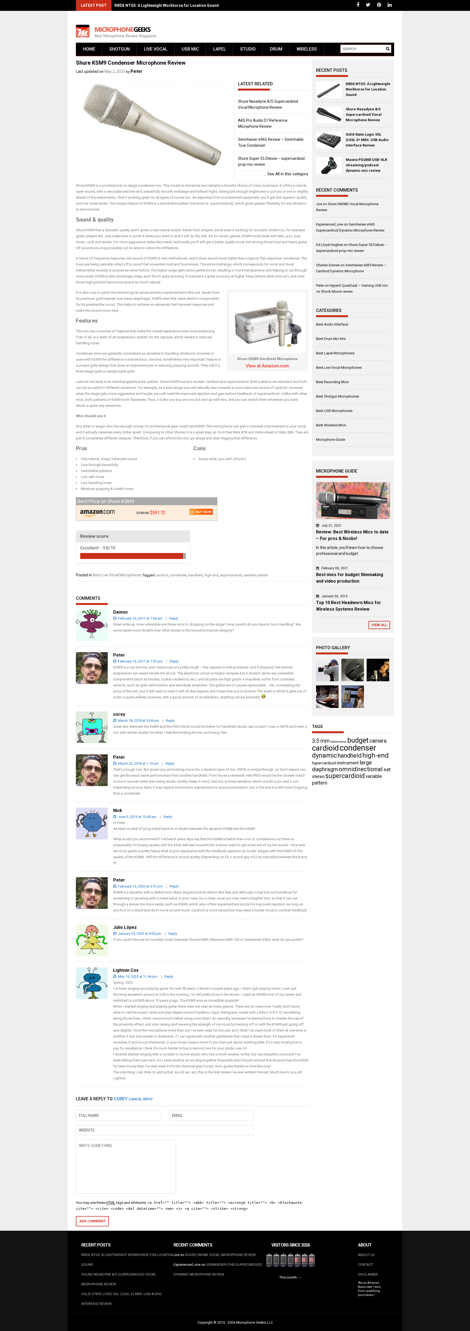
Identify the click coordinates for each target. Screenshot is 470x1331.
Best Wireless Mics (331, 425)
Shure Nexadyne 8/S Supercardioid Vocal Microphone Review (364, 114)
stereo (318, 776)
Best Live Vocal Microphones (117, 575)
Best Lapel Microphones (335, 353)
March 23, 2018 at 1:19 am (138, 763)
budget (358, 740)
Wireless (306, 49)
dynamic (324, 755)
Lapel (219, 49)
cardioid (161, 575)
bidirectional (338, 741)
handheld (195, 575)
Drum (276, 49)
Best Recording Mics (332, 382)
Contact (365, 1265)
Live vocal (156, 49)
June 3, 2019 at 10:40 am (136, 817)
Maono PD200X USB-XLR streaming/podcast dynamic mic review (366, 165)
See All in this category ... (286, 173)
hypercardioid (324, 763)
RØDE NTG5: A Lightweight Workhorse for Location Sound (167, 5)
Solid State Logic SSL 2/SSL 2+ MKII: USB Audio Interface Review (367, 139)
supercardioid (231, 575)
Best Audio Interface (332, 324)
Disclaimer (368, 1274)
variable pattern (256, 575)
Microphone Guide (330, 440)
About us (366, 1255)
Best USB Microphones (334, 411)
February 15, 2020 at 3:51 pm (140, 886)
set (387, 770)
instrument (348, 763)
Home (89, 49)
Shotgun (119, 49)
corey (121, 1098)
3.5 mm (321, 741)
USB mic (190, 49)
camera (377, 741)
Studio (248, 49)
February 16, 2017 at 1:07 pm (140, 661)
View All (379, 625)
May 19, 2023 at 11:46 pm (137, 976)
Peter (137, 71)
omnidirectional (361, 769)
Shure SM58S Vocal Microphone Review (220, 1255)
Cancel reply (141, 1099)
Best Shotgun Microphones (337, 396)
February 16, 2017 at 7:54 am (139, 618)
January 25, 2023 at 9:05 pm (139, 934)
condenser (178, 575)
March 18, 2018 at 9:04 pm (138, 720)
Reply (173, 618)
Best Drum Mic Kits (331, 339)
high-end (211, 575)
